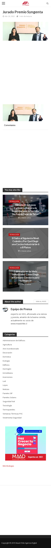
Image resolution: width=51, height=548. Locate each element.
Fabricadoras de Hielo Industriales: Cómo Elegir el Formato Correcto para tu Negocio (25, 276)
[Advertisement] (25, 73)
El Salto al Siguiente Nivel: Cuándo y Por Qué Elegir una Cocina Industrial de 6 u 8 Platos (25, 243)
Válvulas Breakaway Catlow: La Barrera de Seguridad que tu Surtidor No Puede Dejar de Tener (25, 209)
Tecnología (14, 201)
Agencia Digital (31, 543)
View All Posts (41, 301)
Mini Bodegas (8, 466)
